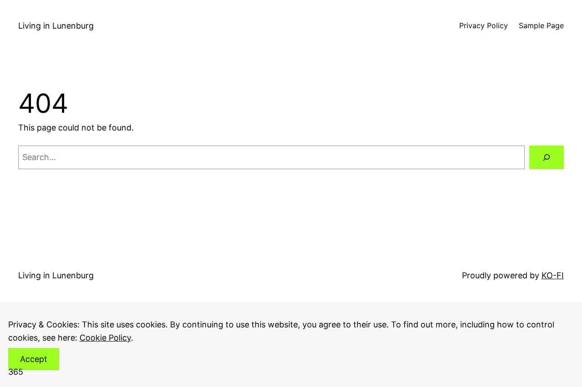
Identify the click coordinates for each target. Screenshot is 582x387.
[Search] (546, 157)
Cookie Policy (105, 337)
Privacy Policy (483, 25)
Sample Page (541, 25)
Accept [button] (33, 359)
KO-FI (553, 275)
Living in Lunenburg (56, 25)
